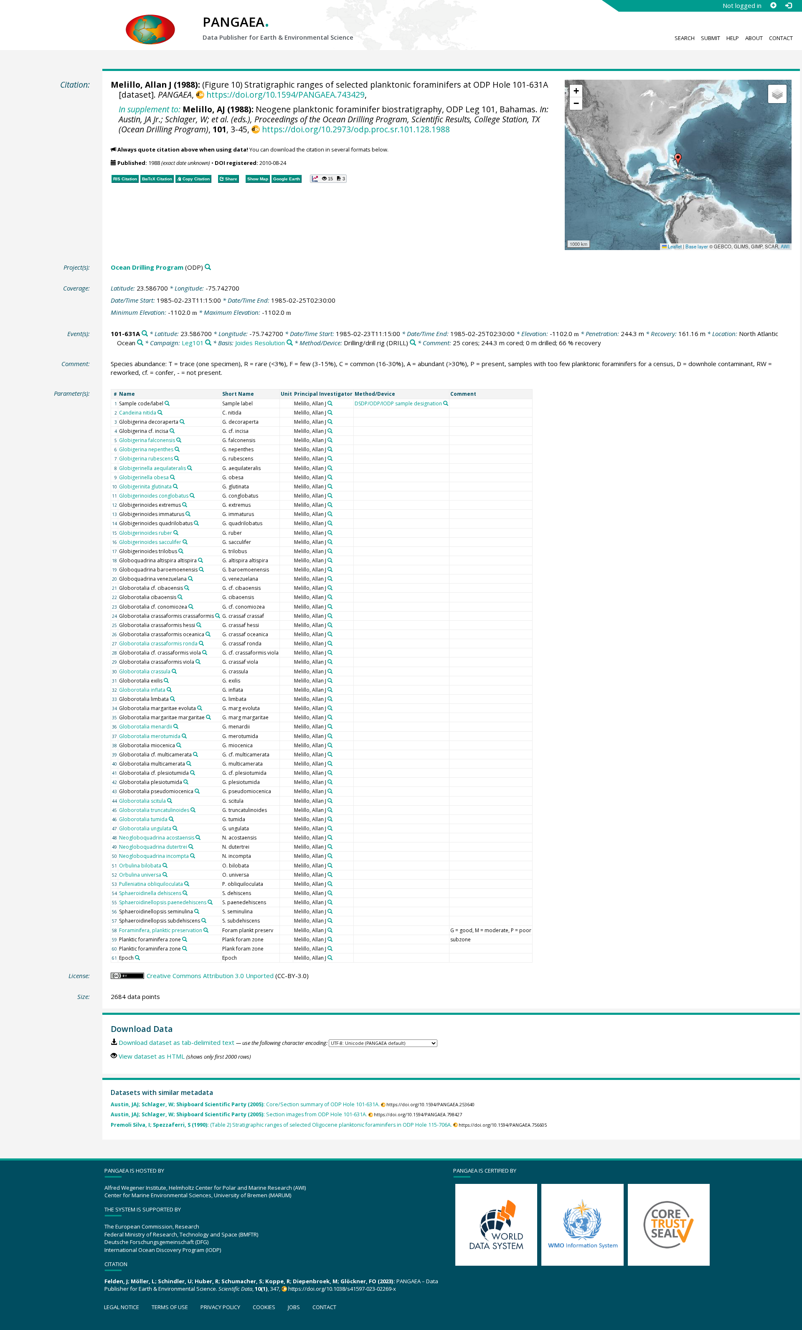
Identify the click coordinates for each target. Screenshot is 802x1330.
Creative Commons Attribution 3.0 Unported (210, 975)
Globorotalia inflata (142, 689)
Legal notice (121, 1307)
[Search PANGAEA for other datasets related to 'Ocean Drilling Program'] (208, 267)
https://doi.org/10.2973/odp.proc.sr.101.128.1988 (355, 129)
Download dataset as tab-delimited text (176, 1042)
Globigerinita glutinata (145, 486)
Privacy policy (220, 1307)
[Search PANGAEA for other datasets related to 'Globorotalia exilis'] (166, 680)
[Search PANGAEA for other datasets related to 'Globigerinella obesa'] (172, 477)
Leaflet (674, 246)
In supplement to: (149, 109)
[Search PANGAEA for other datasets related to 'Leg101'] (208, 343)
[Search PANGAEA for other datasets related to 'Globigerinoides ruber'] (175, 532)
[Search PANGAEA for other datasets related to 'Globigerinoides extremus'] (184, 504)
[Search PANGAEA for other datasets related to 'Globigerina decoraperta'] (182, 421)
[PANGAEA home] (150, 21)
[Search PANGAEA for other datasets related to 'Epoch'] (137, 957)
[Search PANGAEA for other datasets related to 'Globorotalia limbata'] (172, 698)
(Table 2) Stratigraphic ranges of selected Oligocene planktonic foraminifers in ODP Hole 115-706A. (281, 1124)
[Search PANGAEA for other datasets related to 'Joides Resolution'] (290, 343)
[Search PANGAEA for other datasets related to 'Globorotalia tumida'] (171, 819)
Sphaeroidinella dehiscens (150, 893)
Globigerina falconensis (147, 440)
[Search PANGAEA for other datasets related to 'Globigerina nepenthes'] (177, 449)
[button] (678, 160)
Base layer (696, 246)
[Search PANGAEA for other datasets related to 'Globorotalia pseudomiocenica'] (197, 791)
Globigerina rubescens (146, 458)
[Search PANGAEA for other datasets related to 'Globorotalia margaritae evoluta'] (199, 708)
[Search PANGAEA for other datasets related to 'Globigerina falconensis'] (178, 439)
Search (685, 38)
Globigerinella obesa (144, 477)
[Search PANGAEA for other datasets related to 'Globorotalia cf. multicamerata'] (195, 754)
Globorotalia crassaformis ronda (158, 643)
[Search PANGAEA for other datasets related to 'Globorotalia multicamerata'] (188, 763)
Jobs (294, 1307)
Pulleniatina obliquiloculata (151, 884)
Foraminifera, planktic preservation (160, 930)
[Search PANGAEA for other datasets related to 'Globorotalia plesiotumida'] (185, 781)
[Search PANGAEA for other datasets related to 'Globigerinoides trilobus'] (180, 551)
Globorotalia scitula (142, 800)
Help (732, 38)
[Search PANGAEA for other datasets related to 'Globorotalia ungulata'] (175, 828)
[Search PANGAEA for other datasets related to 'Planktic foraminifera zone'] (184, 939)
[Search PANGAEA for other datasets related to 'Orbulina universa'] (165, 874)
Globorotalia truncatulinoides (154, 810)
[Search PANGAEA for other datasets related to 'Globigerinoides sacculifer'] (185, 541)
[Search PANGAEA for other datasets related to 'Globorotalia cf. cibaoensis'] (186, 587)
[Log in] (788, 5)
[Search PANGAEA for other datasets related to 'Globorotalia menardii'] (175, 726)
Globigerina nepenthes (146, 449)
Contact (781, 38)
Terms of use (170, 1307)
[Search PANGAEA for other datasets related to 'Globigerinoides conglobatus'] (192, 495)
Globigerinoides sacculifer (150, 542)
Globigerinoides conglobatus (153, 495)
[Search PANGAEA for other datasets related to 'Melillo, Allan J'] (329, 403)
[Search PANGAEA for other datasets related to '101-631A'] (145, 334)
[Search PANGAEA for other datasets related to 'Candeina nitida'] (159, 412)
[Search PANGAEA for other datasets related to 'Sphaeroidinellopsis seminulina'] (196, 911)
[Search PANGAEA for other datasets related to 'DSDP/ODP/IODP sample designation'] (445, 403)
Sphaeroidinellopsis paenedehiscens (162, 902)
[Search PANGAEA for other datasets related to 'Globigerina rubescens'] (176, 458)
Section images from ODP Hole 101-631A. (239, 1114)
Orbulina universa (140, 874)
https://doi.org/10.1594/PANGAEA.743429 (285, 94)
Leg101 (193, 343)
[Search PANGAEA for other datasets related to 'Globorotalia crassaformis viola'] (197, 661)
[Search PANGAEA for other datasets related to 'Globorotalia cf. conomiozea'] (190, 606)
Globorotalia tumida (143, 819)
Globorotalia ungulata (145, 828)
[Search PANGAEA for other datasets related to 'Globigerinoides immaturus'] (187, 513)
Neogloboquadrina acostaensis (156, 837)
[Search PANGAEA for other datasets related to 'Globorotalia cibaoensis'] (180, 596)
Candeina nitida (137, 412)
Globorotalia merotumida (149, 736)
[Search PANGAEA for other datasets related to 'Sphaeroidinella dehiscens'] (185, 892)
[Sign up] (773, 5)
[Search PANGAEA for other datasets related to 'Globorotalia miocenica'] (178, 745)
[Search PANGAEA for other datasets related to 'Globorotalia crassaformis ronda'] (201, 643)
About (754, 38)
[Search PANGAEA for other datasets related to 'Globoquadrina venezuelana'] (190, 578)
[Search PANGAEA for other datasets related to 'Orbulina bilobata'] (165, 865)
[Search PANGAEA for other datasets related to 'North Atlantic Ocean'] (140, 343)
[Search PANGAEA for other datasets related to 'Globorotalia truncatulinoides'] (192, 809)
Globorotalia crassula (144, 671)
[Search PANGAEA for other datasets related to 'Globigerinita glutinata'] (175, 486)
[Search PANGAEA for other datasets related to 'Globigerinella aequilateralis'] (189, 467)
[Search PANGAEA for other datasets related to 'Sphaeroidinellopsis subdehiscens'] (203, 920)
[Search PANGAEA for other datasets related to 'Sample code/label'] (167, 403)
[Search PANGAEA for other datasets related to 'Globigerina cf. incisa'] (172, 430)
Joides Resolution (260, 343)
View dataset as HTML (152, 1056)
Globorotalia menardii (145, 726)
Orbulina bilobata (140, 865)
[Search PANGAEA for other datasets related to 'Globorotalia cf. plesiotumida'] (192, 772)
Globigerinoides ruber (145, 532)
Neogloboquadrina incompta (154, 856)
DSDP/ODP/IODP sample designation (398, 403)
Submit (710, 38)
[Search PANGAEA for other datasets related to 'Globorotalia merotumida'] (184, 735)
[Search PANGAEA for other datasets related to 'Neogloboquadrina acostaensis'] (197, 837)
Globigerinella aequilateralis (152, 468)
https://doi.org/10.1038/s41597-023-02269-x (342, 1288)
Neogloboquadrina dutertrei (153, 846)
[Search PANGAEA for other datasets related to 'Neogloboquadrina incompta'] (192, 855)
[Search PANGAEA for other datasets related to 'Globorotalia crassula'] (174, 671)
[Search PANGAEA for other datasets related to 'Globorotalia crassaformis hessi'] (198, 624)
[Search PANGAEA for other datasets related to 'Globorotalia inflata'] (169, 689)
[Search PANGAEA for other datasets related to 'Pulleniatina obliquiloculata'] (186, 883)
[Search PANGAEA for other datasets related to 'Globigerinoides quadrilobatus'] (196, 523)
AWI (785, 246)
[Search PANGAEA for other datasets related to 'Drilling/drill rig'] (413, 343)
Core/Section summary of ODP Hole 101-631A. (245, 1104)
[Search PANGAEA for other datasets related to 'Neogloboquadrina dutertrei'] (190, 846)
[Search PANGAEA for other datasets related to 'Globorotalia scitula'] (169, 800)
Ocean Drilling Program (147, 267)
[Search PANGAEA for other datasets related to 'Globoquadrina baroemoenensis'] (201, 569)
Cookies (264, 1307)
